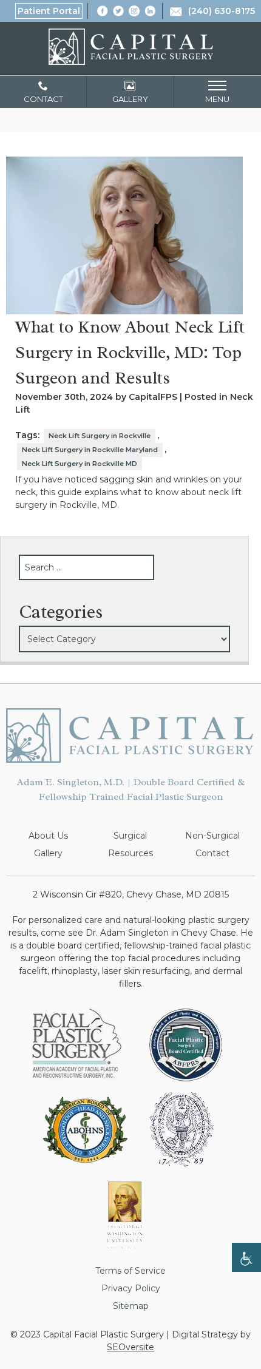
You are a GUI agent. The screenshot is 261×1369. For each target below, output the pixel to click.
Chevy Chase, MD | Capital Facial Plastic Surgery (131, 47)
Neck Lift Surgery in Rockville (100, 435)
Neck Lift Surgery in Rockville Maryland (90, 449)
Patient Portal (49, 10)
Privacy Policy (130, 1288)
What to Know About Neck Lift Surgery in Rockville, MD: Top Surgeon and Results (130, 352)
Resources (130, 853)
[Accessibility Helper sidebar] (246, 1257)
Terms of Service (130, 1270)
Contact (212, 853)
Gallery (48, 853)
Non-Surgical (212, 835)
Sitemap (131, 1306)
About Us (48, 835)
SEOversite (130, 1347)
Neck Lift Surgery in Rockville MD (79, 463)
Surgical (130, 835)
